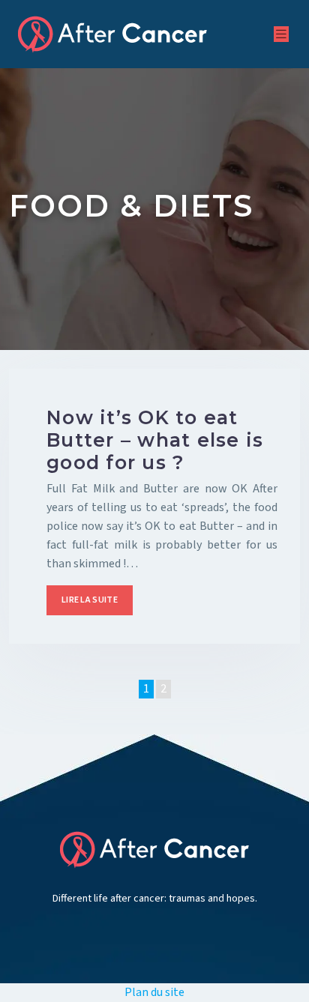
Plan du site (154, 992)
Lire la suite (90, 600)
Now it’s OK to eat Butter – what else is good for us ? (154, 440)
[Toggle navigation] (281, 34)
